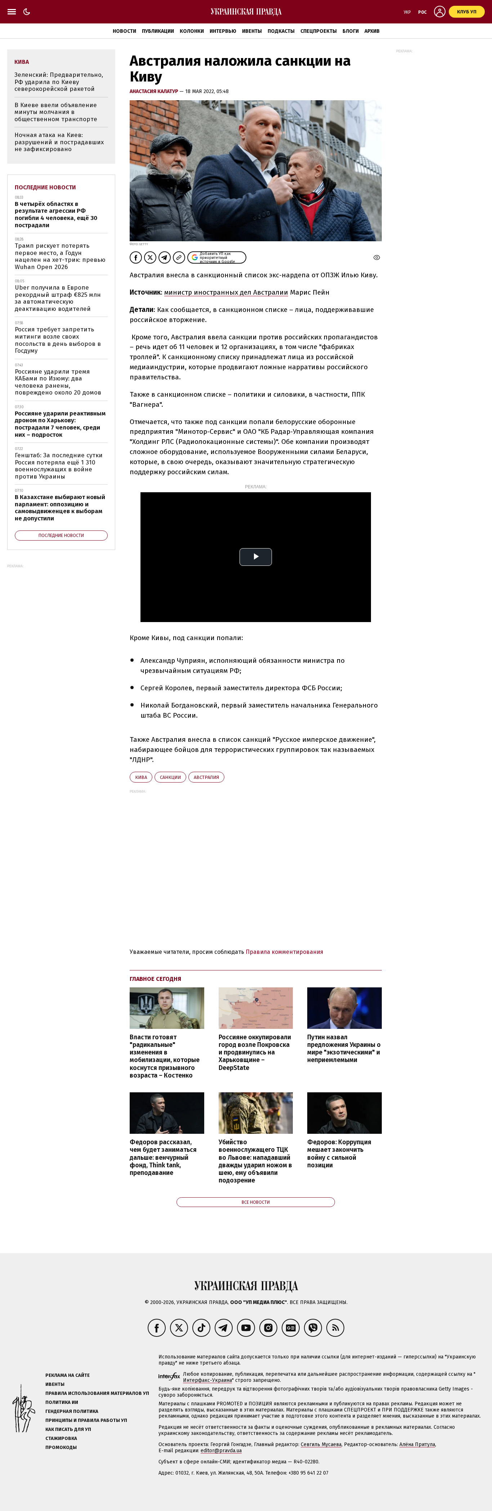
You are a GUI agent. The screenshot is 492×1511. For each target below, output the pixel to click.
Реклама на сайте (67, 1375)
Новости (124, 31)
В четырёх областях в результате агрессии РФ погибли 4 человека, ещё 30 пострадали (56, 214)
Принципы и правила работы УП (86, 1420)
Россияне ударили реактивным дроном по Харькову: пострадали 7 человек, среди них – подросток (60, 424)
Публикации (158, 31)
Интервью (223, 31)
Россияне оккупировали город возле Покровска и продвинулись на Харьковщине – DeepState (255, 1053)
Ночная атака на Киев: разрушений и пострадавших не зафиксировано (59, 142)
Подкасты (281, 31)
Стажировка (61, 1438)
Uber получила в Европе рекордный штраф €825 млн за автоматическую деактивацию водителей (58, 298)
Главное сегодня (155, 978)
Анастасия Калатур (154, 91)
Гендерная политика (71, 1411)
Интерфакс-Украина (207, 1380)
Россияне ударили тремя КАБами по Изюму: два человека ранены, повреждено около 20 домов (58, 382)
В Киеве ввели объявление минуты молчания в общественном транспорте (55, 112)
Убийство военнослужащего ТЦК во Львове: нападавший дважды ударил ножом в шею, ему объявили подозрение (255, 1161)
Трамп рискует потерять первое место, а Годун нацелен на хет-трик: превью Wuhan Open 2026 (60, 256)
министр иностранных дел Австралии (226, 292)
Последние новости (45, 187)
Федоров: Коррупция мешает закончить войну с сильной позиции (339, 1153)
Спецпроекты (318, 31)
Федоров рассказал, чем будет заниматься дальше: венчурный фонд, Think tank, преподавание (163, 1157)
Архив (372, 31)
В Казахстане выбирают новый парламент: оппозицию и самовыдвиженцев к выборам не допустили (60, 507)
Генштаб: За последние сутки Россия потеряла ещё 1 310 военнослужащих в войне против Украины (59, 465)
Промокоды (61, 1447)
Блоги (351, 31)
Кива (141, 777)
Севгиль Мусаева (321, 1444)
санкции (170, 777)
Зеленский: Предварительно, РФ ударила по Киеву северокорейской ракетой (58, 82)
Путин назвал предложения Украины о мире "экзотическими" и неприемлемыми (344, 1049)
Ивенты (252, 31)
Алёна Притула (417, 1444)
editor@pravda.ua (221, 1451)
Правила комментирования (284, 951)
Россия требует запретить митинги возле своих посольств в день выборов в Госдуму (58, 340)
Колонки (192, 31)
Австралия (206, 777)
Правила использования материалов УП (97, 1393)
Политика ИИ (61, 1402)
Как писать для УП (68, 1429)
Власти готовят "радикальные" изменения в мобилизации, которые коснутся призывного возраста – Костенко (165, 1056)
